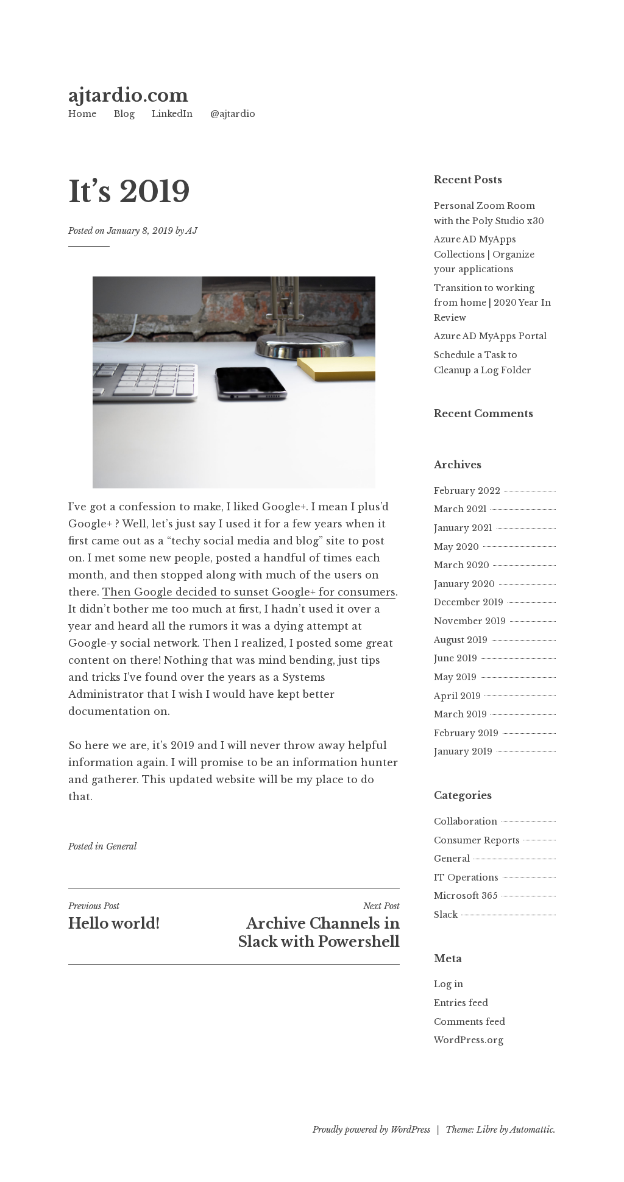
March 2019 (460, 714)
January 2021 (463, 527)
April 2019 (457, 696)
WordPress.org (468, 1040)
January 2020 (464, 584)
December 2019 (468, 602)
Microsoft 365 (465, 895)
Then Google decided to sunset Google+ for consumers (248, 592)
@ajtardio (232, 113)
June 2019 (455, 658)
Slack (446, 914)
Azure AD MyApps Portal (490, 336)
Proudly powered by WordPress (371, 1129)
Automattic (531, 1129)
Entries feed (461, 1002)
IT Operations (466, 877)
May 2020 (456, 546)
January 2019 (463, 751)
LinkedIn (172, 113)
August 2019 (461, 640)
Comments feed (469, 1021)
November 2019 (470, 621)
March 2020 (461, 565)
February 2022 (467, 490)
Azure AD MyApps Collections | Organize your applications (484, 254)
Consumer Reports (477, 840)
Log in (448, 984)
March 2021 (460, 509)
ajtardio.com (128, 96)
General (121, 846)
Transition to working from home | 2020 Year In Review (492, 303)
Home (82, 113)
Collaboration (465, 821)
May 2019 (455, 677)
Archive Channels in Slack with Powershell (319, 926)
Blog (124, 113)
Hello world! (114, 916)
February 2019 (466, 733)
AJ (191, 230)
